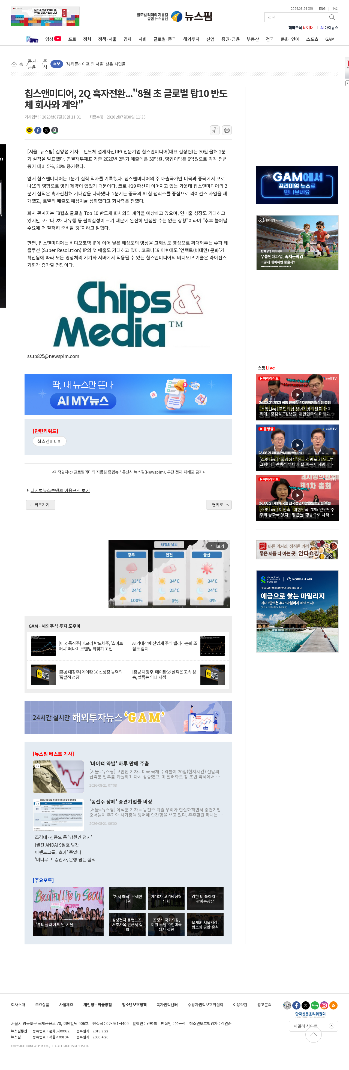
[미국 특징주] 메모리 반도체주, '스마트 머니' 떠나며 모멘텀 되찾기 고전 (91, 646)
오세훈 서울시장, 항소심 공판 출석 (205, 924)
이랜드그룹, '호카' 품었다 (58, 852)
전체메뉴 (16, 39)
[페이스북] (296, 1005)
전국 (270, 39)
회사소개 (18, 1004)
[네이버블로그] (315, 1005)
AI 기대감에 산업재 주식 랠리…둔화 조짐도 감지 (164, 646)
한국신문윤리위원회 (310, 1015)
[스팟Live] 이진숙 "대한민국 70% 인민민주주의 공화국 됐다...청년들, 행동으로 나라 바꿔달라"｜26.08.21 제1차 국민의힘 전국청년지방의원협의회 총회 (297, 512)
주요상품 (42, 1004)
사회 (143, 39)
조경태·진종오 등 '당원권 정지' (63, 837)
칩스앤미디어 (49, 441)
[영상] (297, 396)
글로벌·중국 (165, 39)
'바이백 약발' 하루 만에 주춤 (119, 763)
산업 (210, 39)
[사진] (58, 776)
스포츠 (312, 39)
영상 (49, 39)
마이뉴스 (329, 27)
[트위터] (306, 1005)
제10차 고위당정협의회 (166, 898)
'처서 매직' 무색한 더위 (127, 898)
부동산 (253, 39)
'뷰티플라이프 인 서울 (55, 924)
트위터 (46, 130)
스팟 (266, 367)
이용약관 (240, 1004)
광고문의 (264, 1004)
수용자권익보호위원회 (205, 1004)
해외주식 (301, 27)
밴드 (54, 130)
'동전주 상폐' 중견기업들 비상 (120, 802)
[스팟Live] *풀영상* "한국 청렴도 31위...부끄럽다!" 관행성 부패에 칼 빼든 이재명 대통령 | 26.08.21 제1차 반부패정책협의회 (297, 461)
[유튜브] (287, 1005)
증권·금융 (230, 39)
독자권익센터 (167, 1004)
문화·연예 (290, 39)
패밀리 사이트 (306, 1026)
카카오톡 (29, 130)
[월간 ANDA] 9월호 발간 (57, 845)
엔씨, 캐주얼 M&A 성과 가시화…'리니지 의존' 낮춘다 (111, 64)
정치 (87, 39)
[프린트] (227, 130)
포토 (72, 39)
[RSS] (333, 1005)
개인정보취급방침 (97, 1004)
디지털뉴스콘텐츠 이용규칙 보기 (60, 490)
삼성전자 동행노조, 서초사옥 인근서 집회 (127, 924)
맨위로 (217, 504)
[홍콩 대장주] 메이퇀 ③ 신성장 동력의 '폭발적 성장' (90, 674)
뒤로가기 (42, 504)
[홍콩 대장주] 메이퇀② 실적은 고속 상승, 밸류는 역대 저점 (164, 674)
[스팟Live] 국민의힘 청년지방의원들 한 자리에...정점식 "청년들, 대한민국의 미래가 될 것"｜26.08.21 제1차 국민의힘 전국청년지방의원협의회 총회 (297, 411)
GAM (330, 39)
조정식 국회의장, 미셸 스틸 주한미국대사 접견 (166, 924)
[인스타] (324, 1005)
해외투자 (191, 39)
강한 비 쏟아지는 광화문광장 (205, 898)
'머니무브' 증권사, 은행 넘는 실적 (65, 859)
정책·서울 (107, 39)
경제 (128, 39)
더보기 (330, 64)
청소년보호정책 (134, 1004)
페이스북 (37, 130)
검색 (332, 17)
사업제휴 (66, 1004)
